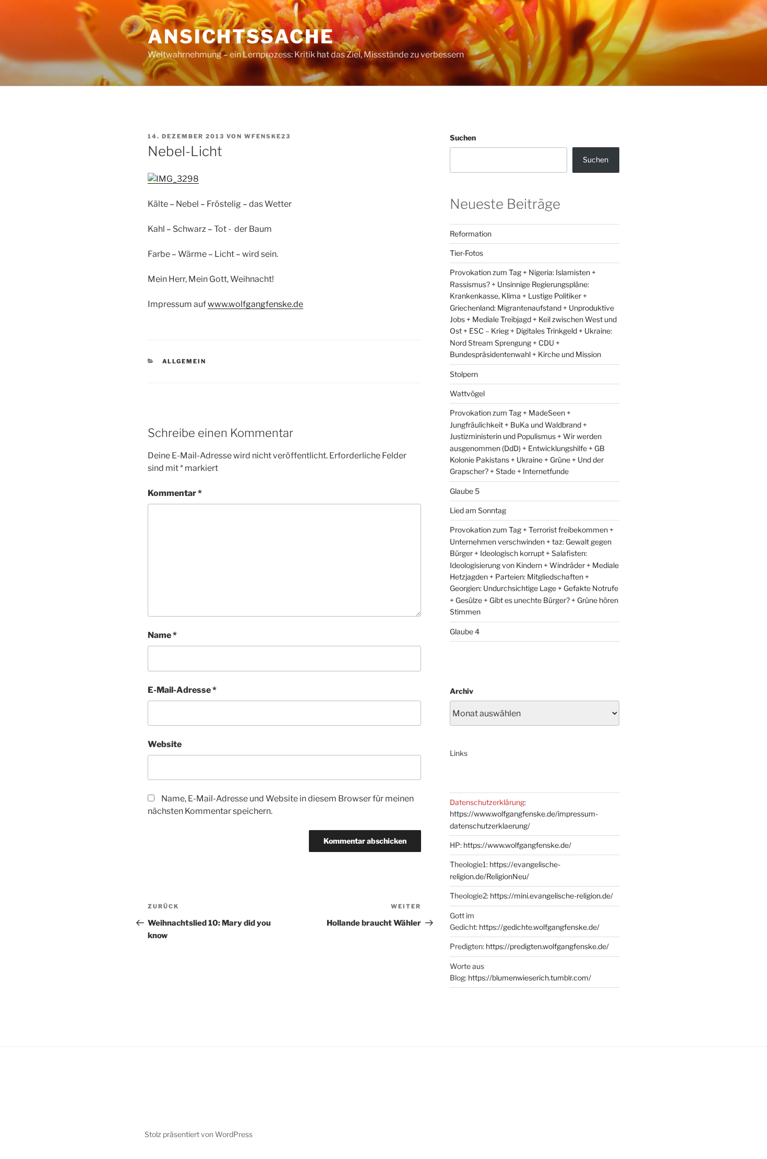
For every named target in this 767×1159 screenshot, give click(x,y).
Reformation (471, 233)
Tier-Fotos (466, 253)
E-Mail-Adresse (182, 690)
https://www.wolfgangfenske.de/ (517, 845)
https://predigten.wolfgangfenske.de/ (547, 946)
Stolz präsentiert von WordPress (199, 1134)
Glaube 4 (465, 631)
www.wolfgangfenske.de (255, 304)
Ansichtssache (241, 36)
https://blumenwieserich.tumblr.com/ (529, 977)
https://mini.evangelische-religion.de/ (551, 895)
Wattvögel (467, 393)
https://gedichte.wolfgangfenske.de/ (539, 927)
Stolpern (464, 374)
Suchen (463, 137)
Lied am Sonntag (478, 510)
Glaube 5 (465, 491)
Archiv (461, 691)
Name (162, 635)
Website (165, 744)
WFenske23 (267, 136)
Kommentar (175, 493)
